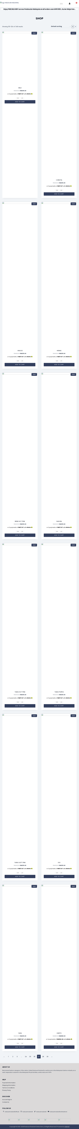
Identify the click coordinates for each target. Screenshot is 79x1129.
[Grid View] (73, 26)
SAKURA (59, 521)
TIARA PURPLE (59, 692)
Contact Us (5, 1102)
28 (43, 1057)
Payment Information (8, 1083)
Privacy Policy (6, 1090)
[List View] (75, 26)
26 (34, 1057)
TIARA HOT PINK (20, 692)
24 (26, 1057)
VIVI (59, 862)
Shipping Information (8, 1085)
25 (30, 1057)
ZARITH (59, 1033)
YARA (20, 1033)
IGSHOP (67, 1127)
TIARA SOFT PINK (20, 862)
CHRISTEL (59, 180)
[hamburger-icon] (61, 3)
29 (47, 1057)
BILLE (19, 88)
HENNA (59, 351)
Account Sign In (7, 1100)
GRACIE (20, 351)
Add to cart (20, 102)
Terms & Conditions (8, 1088)
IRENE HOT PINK (20, 521)
